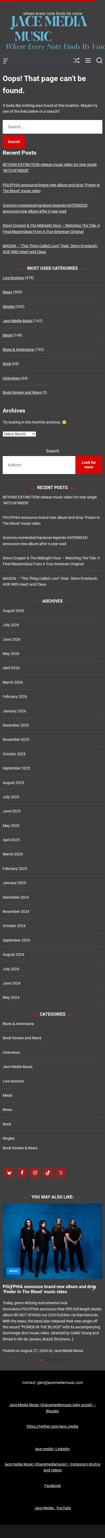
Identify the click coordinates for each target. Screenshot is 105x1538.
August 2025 (13, 783)
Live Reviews (13, 278)
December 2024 (16, 897)
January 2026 (14, 711)
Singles (9, 306)
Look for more (89, 464)
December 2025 (16, 725)
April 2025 (11, 840)
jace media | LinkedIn (52, 1449)
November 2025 (16, 739)
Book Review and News (22, 392)
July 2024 (11, 969)
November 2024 (16, 911)
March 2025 (13, 854)
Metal (7, 335)
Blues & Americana (18, 349)
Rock (7, 364)
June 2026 (11, 639)
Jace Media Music (18, 321)
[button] (11, 1288)
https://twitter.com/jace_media (52, 1426)
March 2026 (13, 682)
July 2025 (11, 797)
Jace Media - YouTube (52, 1508)
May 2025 (11, 825)
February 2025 (15, 868)
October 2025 (14, 754)
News (7, 292)
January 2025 (14, 883)
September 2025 (16, 768)
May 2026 (11, 653)
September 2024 (16, 940)
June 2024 (11, 983)
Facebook (52, 1486)
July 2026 (11, 625)
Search (52, 451)
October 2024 (14, 926)
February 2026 (15, 696)
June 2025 (11, 811)
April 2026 (11, 668)
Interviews (11, 378)
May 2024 (11, 997)
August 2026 (13, 610)
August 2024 (13, 954)
